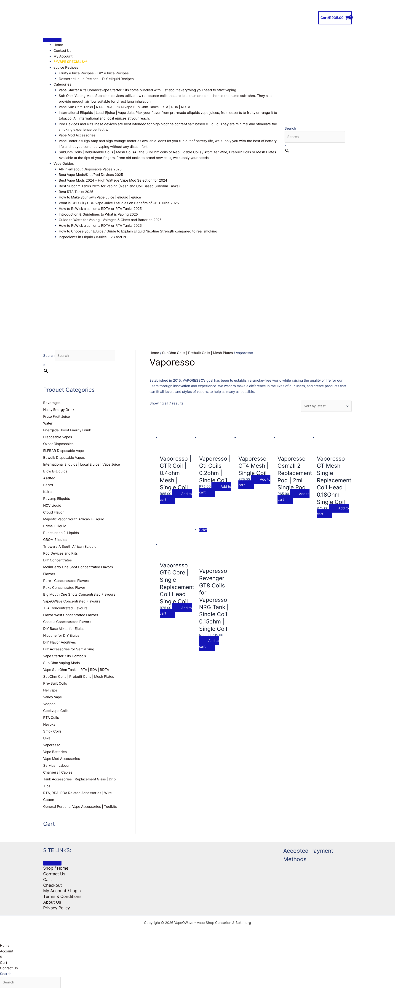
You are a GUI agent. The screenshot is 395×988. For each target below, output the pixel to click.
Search (290, 128)
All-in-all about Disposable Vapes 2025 (90, 169)
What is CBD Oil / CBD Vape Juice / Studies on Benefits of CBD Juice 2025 (119, 203)
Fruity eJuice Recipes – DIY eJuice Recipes (94, 73)
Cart (47, 879)
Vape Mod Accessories (77, 135)
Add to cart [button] (176, 497)
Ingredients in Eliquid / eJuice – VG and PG (93, 237)
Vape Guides (63, 163)
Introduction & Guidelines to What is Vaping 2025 (98, 214)
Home (58, 45)
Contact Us (62, 50)
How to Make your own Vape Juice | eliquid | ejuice (100, 197)
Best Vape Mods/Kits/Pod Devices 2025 (91, 174)
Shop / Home (55, 868)
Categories (62, 84)
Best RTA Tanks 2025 (76, 192)
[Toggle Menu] (52, 40)
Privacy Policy (56, 907)
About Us (52, 902)
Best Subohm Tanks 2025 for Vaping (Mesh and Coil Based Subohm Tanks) (119, 186)
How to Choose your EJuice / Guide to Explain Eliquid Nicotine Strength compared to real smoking (138, 231)
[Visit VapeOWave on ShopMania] (237, 863)
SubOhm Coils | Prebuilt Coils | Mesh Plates (197, 353)
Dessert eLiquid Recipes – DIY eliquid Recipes (96, 79)
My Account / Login (62, 890)
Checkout (52, 885)
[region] (197, 290)
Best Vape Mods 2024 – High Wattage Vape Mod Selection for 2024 (113, 180)
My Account (62, 56)
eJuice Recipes (65, 67)
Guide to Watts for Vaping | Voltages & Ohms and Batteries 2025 (110, 220)
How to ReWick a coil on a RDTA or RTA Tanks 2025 (100, 208)
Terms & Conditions (62, 896)
